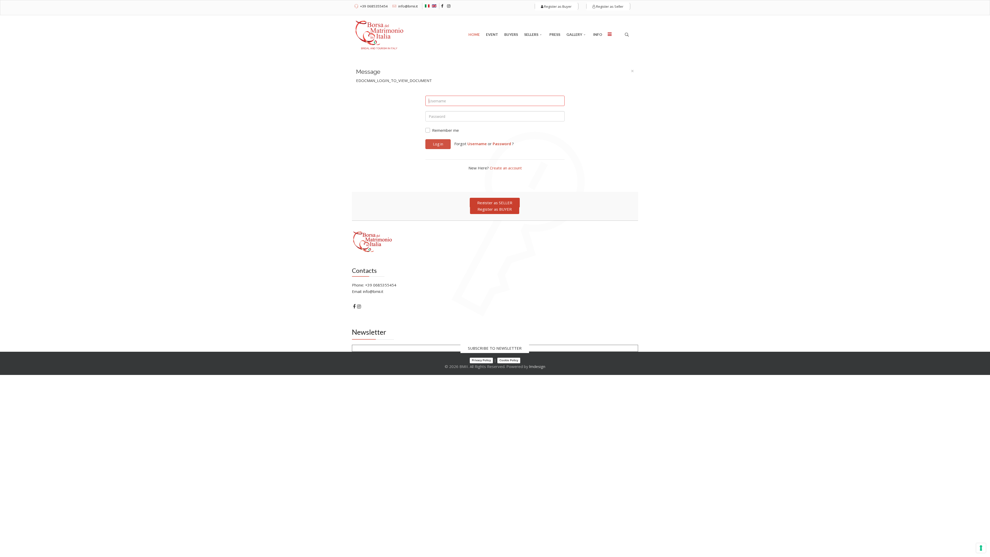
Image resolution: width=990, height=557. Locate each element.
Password (502, 143)
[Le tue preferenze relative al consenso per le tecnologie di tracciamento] (981, 548)
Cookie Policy (508, 360)
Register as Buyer (557, 6)
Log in (438, 144)
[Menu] (609, 34)
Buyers (511, 34)
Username (477, 143)
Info (597, 34)
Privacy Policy (481, 360)
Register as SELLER (494, 202)
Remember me (445, 130)
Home (474, 34)
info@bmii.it (408, 6)
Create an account (506, 167)
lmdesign (537, 366)
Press (554, 34)
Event (492, 34)
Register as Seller (609, 6)
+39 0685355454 (374, 6)
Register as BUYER (494, 209)
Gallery (574, 34)
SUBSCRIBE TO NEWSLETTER (495, 348)
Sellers (531, 34)
